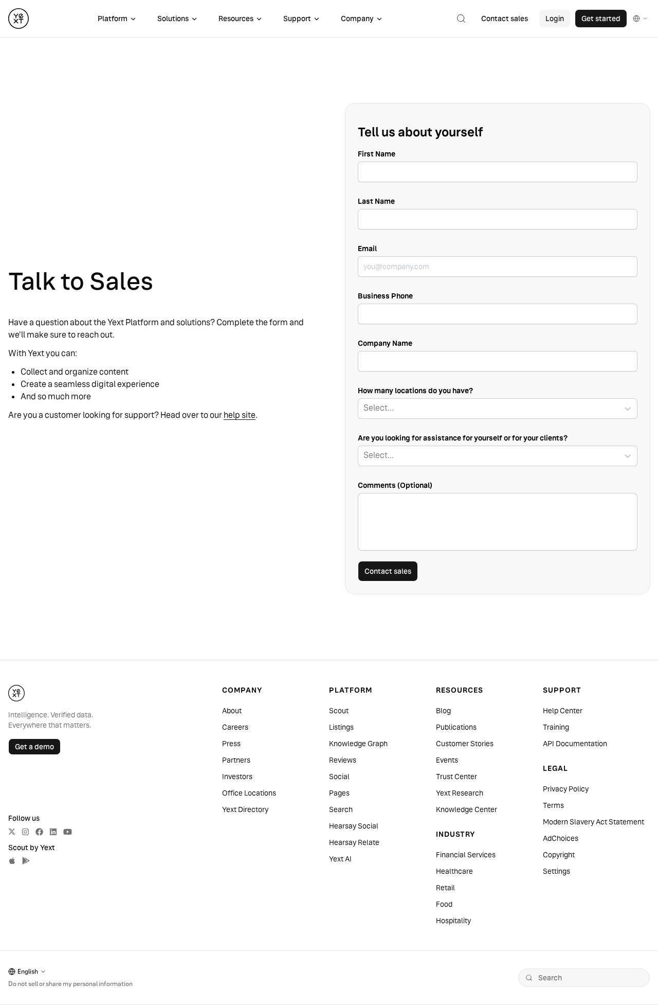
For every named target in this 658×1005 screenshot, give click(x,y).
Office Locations (249, 793)
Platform (112, 18)
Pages (339, 793)
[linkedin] (53, 832)
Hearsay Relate (354, 842)
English (27, 971)
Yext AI (340, 858)
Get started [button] (600, 18)
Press (231, 743)
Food (444, 904)
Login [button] (554, 18)
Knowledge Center (466, 809)
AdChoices (560, 838)
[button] (461, 18)
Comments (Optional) (395, 485)
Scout (339, 710)
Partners (236, 760)
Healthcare (454, 871)
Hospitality (453, 920)
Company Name (385, 343)
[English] (640, 18)
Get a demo (34, 746)
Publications (456, 727)
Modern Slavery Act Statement (593, 821)
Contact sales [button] (504, 18)
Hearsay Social (353, 826)
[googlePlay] (26, 861)
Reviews (342, 760)
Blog (443, 710)
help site (239, 415)
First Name (376, 153)
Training (556, 727)
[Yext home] (18, 18)
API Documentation (575, 743)
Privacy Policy (566, 789)
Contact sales (387, 571)
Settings (556, 871)
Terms (553, 805)
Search (341, 809)
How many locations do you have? (415, 390)
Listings (341, 727)
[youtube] (67, 831)
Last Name (376, 201)
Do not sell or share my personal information (70, 984)
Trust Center (456, 776)
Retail (445, 887)
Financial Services (466, 854)
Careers (235, 727)
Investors (237, 776)
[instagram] (25, 832)
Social (339, 776)
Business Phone (385, 296)
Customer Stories (465, 743)
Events (447, 760)
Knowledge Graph (358, 743)
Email (367, 248)
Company (357, 18)
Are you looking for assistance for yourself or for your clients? (463, 438)
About (232, 710)
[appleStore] (12, 861)
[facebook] (39, 832)
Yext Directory (245, 809)
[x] (11, 831)
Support (297, 18)
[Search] (529, 978)
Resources (235, 18)
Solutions (173, 18)
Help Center (562, 710)
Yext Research (459, 793)
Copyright (559, 854)
